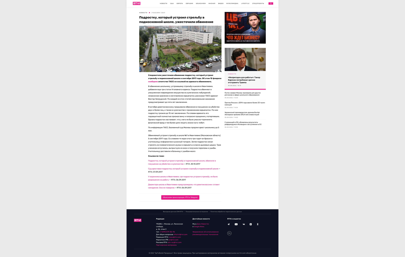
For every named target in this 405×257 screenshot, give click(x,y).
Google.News (199, 227)
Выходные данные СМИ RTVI (173, 212)
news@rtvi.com (175, 237)
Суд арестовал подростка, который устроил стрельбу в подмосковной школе (183, 169)
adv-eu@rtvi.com (174, 242)
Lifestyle (245, 3)
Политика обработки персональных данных (226, 212)
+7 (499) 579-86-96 (167, 232)
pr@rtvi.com (173, 240)
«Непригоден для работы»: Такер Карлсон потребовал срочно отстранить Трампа (244, 80)
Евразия (189, 3)
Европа (180, 3)
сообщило (153, 81)
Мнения (212, 3)
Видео (221, 3)
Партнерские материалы (166, 245)
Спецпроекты (258, 3)
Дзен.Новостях (203, 224)
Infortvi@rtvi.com (180, 234)
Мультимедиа (232, 3)
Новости (163, 3)
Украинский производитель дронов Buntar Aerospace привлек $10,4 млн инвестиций (242, 113)
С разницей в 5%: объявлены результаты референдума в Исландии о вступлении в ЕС (243, 123)
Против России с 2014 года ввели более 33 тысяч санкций (245, 104)
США (172, 3)
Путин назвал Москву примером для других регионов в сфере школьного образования (243, 94)
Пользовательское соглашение (197, 212)
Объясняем (201, 3)
